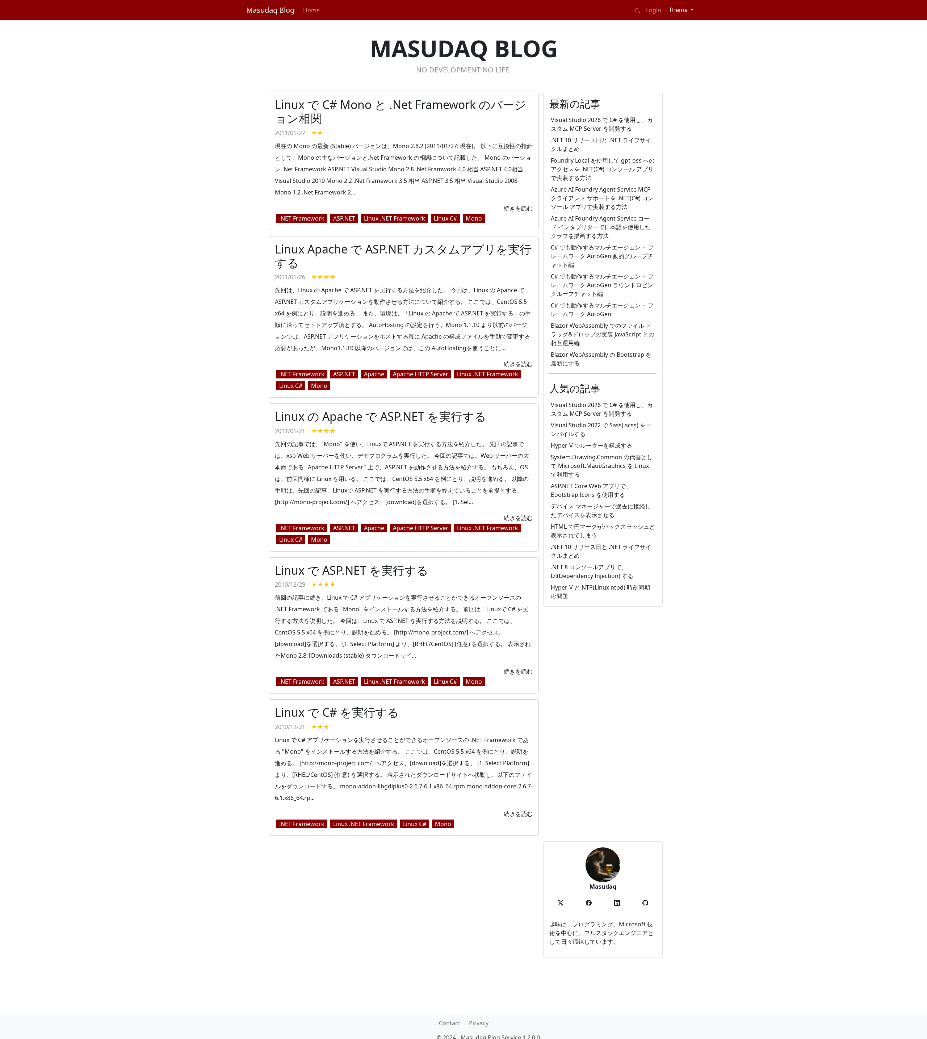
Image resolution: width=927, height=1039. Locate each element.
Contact (449, 1023)
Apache (374, 374)
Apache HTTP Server (420, 374)
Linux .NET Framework (394, 218)
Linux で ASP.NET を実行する (351, 570)
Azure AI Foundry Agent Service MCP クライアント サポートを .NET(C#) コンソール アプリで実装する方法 (602, 198)
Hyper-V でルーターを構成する (591, 445)
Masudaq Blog (270, 10)
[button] (560, 902)
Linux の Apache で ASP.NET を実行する (380, 416)
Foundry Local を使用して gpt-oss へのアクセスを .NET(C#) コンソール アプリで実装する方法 (603, 169)
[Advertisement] (603, 724)
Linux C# (445, 218)
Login (653, 10)
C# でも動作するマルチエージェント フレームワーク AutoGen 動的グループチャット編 (602, 256)
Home (311, 10)
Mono (474, 218)
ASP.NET (344, 218)
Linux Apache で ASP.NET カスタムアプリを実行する (403, 256)
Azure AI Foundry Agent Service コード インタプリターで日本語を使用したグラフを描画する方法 (601, 227)
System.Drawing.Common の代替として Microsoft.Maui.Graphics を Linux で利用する (602, 465)
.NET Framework (301, 218)
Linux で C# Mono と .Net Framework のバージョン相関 (400, 111)
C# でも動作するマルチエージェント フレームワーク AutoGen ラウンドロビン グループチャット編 (602, 285)
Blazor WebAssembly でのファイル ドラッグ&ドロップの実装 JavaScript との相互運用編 (602, 334)
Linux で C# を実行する (337, 712)
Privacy (478, 1023)
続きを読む (518, 208)
